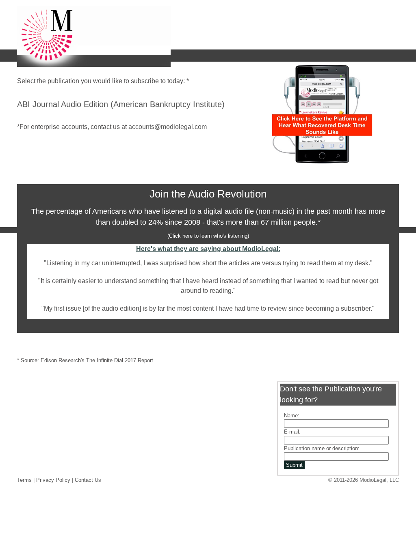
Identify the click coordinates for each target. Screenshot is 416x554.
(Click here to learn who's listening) (208, 236)
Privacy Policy (53, 480)
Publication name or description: (322, 448)
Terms (24, 480)
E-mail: (292, 432)
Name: (291, 415)
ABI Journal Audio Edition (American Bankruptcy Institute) (121, 104)
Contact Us (88, 480)
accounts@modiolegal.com (167, 126)
